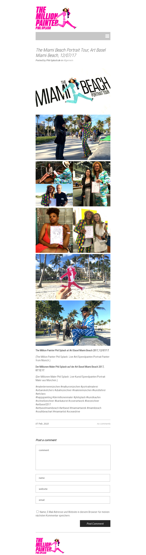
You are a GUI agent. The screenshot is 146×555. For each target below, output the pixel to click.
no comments (103, 423)
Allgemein (68, 60)
